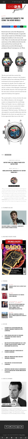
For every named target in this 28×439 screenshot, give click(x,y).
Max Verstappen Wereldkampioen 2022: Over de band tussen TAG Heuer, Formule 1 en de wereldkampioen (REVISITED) (16, 307)
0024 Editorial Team (11, 22)
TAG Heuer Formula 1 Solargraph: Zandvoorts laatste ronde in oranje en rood (13, 226)
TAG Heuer (6, 24)
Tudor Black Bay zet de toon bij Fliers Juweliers (16, 295)
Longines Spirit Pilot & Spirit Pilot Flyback (17, 286)
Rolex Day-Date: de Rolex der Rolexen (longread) (13, 363)
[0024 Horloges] (14, 9)
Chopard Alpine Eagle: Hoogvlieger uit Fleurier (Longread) (14, 351)
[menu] (4, 2)
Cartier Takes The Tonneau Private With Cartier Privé (14, 163)
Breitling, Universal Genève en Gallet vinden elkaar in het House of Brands (17, 315)
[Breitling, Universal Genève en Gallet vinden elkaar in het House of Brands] (5, 315)
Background (13, 301)
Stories (19, 302)
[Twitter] (15, 2)
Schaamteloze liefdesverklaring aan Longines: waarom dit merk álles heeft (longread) (14, 329)
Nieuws (12, 302)
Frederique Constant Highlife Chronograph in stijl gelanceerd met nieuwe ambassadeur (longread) (15, 370)
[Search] (24, 2)
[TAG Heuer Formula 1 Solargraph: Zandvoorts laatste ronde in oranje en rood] (14, 218)
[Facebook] (13, 2)
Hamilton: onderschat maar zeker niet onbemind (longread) (14, 357)
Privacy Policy (22, 435)
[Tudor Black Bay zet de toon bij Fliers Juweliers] (5, 295)
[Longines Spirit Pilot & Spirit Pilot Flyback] (5, 287)
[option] (14, 220)
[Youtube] (19, 2)
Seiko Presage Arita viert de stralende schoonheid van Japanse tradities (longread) (14, 337)
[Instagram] (17, 2)
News (4, 15)
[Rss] (21, 2)
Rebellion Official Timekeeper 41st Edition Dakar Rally (14, 171)
